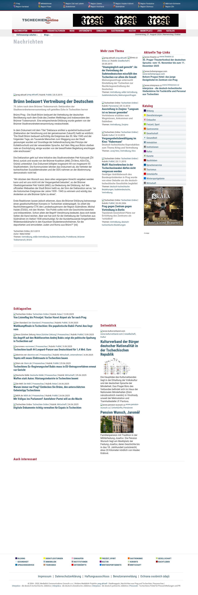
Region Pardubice (147, 4)
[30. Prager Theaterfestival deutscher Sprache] (126, 26)
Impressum (44, 576)
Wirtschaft (64, 355)
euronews (29, 346)
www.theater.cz (166, 56)
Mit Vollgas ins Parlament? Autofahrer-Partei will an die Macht (47, 398)
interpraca (96, 586)
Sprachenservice (154, 165)
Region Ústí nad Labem (75, 4)
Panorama (113, 106)
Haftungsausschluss (97, 576)
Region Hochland (97, 6)
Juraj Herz (114, 151)
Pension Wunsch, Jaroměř (120, 412)
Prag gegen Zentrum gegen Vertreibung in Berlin (117, 208)
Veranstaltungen (56, 31)
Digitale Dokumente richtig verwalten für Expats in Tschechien (47, 407)
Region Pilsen (46, 6)
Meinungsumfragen (127, 95)
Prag (18, 4)
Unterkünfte (117, 408)
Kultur (111, 135)
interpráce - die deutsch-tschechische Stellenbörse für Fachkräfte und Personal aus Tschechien (164, 91)
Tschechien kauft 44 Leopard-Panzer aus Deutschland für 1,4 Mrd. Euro (52, 349)
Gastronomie (152, 129)
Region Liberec (96, 4)
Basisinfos (37, 31)
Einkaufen (151, 119)
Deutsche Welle (36, 375)
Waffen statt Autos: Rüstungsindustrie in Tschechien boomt (45, 378)
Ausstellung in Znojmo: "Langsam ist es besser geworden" (120, 110)
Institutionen (152, 147)
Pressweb (133, 586)
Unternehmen (76, 355)
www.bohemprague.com (153, 74)
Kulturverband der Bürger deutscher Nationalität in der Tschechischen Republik (119, 348)
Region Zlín (169, 6)
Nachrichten (20, 31)
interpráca (56, 586)
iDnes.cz (105, 61)
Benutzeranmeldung (125, 576)
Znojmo (124, 124)
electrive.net (32, 355)
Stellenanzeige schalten (26, 35)
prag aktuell (32, 94)
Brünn (29, 240)
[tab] (164, 110)
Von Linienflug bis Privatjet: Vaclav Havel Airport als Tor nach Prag (49, 317)
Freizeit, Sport (153, 124)
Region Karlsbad (22, 6)
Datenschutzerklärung (68, 576)
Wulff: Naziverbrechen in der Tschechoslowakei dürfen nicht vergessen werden (119, 168)
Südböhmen (70, 6)
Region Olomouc (146, 6)
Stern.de (28, 363)
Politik (48, 94)
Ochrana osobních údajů (154, 576)
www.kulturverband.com (111, 334)
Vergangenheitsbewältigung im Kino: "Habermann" (119, 140)
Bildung (150, 110)
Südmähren (120, 6)
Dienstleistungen (154, 115)
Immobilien (151, 142)
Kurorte (150, 156)
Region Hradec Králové (124, 4)
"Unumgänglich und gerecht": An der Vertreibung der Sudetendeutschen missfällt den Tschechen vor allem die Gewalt (119, 72)
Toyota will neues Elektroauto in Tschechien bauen (40, 358)
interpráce (16, 586)
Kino (134, 151)
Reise (72, 31)
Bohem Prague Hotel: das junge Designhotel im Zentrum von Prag (159, 78)
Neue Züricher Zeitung (46, 334)
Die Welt (27, 384)
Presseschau (47, 323)
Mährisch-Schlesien (172, 4)
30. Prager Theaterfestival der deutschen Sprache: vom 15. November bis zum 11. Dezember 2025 (164, 62)
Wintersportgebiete (155, 178)
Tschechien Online (41, 314)
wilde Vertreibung (41, 237)
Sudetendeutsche (57, 237)
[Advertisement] (55, 69)
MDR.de (27, 395)
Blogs (46, 35)
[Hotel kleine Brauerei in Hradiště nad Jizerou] (163, 224)
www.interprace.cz (170, 85)
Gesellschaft (123, 61)
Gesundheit (151, 138)
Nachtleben (151, 160)
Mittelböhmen (46, 4)
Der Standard (34, 323)
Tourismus (151, 169)
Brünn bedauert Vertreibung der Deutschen (53, 101)
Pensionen (128, 408)
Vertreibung (27, 237)
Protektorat (71, 237)
